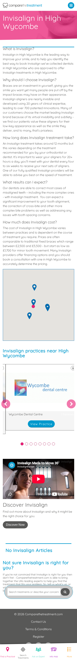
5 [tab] (39, 443)
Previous (5, 403)
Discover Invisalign (38, 516)
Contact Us (38, 621)
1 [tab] (22, 443)
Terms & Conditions (38, 629)
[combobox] (34, 592)
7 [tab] (48, 443)
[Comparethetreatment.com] (29, 5)
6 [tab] (44, 443)
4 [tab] (35, 443)
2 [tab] (26, 443)
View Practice (41, 424)
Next (71, 403)
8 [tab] (53, 443)
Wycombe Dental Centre (41, 397)
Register (38, 636)
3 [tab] (31, 443)
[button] (72, 5)
